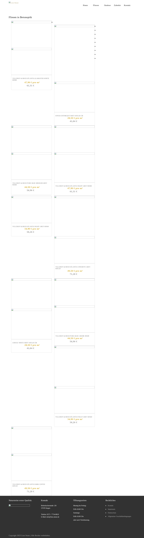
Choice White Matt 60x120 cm (24, 343)
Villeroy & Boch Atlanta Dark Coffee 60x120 (28, 485)
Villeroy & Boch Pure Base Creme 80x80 (72, 336)
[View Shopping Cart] (134, 5)
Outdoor (107, 5)
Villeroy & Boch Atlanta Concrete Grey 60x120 (72, 267)
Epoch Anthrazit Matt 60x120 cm (69, 116)
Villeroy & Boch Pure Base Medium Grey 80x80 (29, 184)
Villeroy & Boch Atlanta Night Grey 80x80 (73, 186)
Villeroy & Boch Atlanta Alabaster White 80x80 (30, 79)
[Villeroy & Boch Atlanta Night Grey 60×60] (31, 197)
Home (85, 5)
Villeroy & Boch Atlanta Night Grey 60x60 (30, 226)
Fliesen (96, 5)
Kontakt (127, 5)
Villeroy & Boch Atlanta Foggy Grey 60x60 (73, 417)
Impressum (111, 509)
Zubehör (117, 5)
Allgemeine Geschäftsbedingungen (119, 516)
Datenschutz (112, 513)
